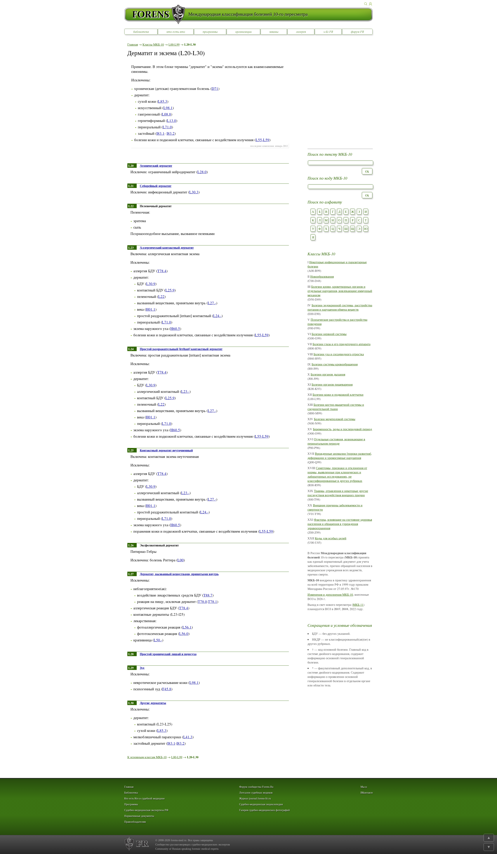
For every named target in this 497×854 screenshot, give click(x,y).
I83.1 (160, 133)
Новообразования (322, 276)
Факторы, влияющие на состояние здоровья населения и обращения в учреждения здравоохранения (340, 523)
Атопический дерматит (156, 165)
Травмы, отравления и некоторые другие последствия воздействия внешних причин (338, 493)
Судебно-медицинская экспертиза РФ (146, 810)
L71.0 (167, 126)
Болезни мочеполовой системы (334, 419)
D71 (215, 88)
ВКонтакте (367, 792)
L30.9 (150, 283)
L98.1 (168, 107)
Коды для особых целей (330, 538)
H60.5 (175, 328)
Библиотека (131, 792)
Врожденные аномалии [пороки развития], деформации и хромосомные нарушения (340, 455)
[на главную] (156, 14)
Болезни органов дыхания (328, 374)
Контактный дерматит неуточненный (166, 450)
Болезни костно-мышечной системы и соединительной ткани (336, 407)
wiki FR (328, 32)
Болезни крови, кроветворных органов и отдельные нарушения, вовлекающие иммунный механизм (340, 290)
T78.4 (161, 270)
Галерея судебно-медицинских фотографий (264, 810)
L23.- (185, 391)
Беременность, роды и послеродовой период (342, 429)
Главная (132, 44)
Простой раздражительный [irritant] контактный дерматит (181, 349)
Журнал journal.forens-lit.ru (255, 798)
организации (243, 32)
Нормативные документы (139, 816)
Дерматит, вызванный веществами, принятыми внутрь (179, 574)
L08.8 (166, 114)
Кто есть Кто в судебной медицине (144, 798)
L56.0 (183, 633)
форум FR (357, 32)
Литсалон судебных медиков (256, 792)
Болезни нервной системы (329, 334)
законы (273, 32)
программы (210, 32)
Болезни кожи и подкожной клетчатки (338, 394)
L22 (161, 296)
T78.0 (202, 601)
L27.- (212, 302)
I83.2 (171, 133)
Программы (131, 804)
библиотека (141, 32)
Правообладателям (135, 821)
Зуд (142, 667)
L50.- (158, 639)
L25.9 (170, 290)
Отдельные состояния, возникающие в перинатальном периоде (336, 441)
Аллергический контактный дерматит (167, 247)
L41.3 (187, 736)
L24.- (217, 315)
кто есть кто (176, 32)
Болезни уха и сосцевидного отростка (339, 354)
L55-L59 (262, 139)
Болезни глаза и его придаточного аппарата (341, 344)
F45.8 (166, 688)
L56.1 (187, 627)
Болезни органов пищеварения (332, 384)
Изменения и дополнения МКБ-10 (330, 594)
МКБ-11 (358, 605)
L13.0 (171, 120)
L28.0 (202, 171)
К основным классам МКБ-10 (147, 757)
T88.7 (207, 595)
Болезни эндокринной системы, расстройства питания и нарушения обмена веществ (340, 307)
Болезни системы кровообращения (335, 364)
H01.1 (150, 309)
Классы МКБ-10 (153, 44)
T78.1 (212, 601)
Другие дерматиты (153, 703)
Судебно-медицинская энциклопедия (261, 804)
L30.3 (193, 192)
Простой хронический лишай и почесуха (168, 654)
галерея (301, 32)
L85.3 (162, 101)
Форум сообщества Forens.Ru (256, 786)
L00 (180, 559)
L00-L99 (174, 44)
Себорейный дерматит (155, 185)
